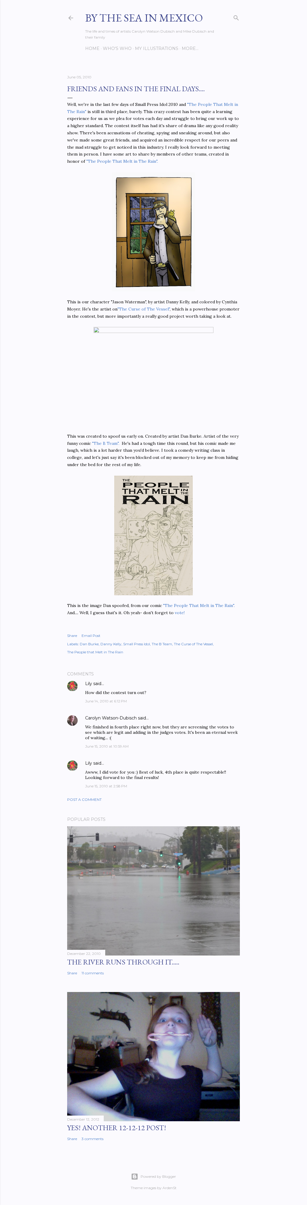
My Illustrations (156, 48)
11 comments (93, 973)
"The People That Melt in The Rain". (122, 161)
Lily (88, 683)
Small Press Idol (136, 644)
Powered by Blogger (158, 1176)
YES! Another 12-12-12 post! (116, 1127)
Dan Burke (89, 644)
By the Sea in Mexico (144, 18)
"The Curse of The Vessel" (144, 309)
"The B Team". (105, 443)
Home (92, 48)
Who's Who (117, 48)
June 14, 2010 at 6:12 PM (106, 701)
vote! (180, 612)
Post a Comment (84, 799)
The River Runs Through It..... (123, 962)
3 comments (92, 1138)
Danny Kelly (110, 644)
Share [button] (72, 635)
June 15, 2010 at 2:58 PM (106, 786)
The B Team (162, 644)
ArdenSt (169, 1188)
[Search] (236, 16)
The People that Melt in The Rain (95, 652)
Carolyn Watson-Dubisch (111, 718)
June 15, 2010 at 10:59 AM (107, 746)
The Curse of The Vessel (193, 644)
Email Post (91, 635)
